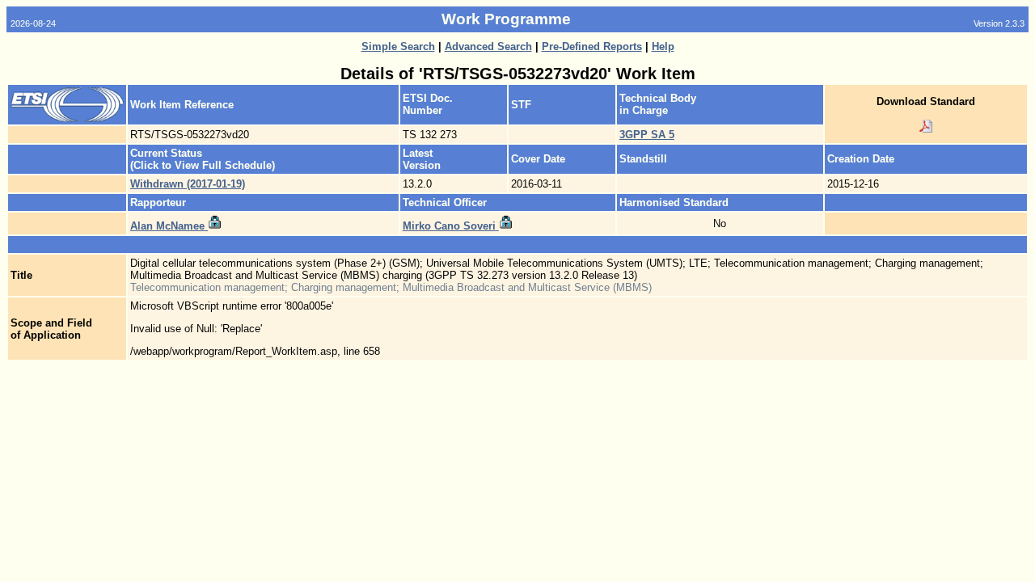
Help (663, 46)
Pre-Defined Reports (592, 46)
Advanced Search (488, 46)
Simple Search (398, 46)
